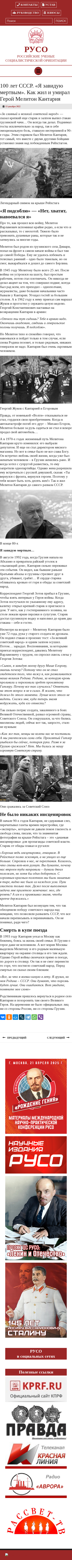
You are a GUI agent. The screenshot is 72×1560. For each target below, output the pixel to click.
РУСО (36, 49)
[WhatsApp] (34, 1017)
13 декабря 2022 (12, 106)
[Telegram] (28, 1017)
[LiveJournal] (21, 1017)
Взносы (53, 12)
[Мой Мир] (15, 1017)
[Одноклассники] (9, 1017)
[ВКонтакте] (3, 1017)
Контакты (29, 4)
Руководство (28, 12)
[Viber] (40, 1017)
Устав (50, 4)
